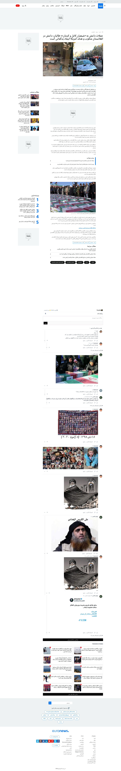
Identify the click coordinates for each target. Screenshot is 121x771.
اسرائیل (44, 715)
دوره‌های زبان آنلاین (80, 756)
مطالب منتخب (34, 92)
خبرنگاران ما (93, 758)
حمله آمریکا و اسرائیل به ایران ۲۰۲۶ (52, 712)
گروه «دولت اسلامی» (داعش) (57, 262)
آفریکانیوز (82, 754)
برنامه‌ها (94, 756)
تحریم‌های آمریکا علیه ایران (64, 715)
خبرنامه (56, 745)
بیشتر (71, 736)
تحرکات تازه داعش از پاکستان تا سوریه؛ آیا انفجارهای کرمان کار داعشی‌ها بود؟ (80, 160)
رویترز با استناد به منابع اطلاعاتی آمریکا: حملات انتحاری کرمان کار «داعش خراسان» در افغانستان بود (75, 164)
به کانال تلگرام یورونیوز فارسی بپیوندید (87, 228)
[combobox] (57, 2)
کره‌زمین (57, 5)
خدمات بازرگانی (69, 740)
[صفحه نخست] (102, 32)
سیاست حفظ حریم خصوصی (66, 746)
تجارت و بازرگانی (78, 5)
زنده (18, 5)
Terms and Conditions (67, 742)
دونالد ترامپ (52, 715)
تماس (71, 748)
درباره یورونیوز (69, 738)
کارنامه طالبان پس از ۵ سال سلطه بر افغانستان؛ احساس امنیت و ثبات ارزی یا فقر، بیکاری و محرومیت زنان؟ (76, 250)
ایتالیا (44, 718)
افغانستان (93, 32)
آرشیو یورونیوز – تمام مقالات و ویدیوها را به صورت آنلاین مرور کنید (91, 761)
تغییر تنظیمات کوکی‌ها (68, 754)
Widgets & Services (79, 752)
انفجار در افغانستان (70, 262)
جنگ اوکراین (75, 715)
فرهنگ (62, 5)
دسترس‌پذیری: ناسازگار (67, 752)
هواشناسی (82, 742)
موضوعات (94, 736)
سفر (71, 5)
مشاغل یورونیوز (69, 750)
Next (67, 5)
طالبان (93, 262)
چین (77, 718)
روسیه (60, 722)
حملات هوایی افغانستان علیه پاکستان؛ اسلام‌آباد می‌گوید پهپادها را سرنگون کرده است (77, 254)
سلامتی (52, 5)
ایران (87, 262)
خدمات (82, 736)
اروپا (88, 5)
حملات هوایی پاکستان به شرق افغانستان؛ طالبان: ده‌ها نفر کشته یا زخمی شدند (79, 257)
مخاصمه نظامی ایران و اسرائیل (69, 712)
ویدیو (47, 5)
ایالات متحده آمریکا (68, 718)
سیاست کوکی (69, 744)
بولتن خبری (82, 740)
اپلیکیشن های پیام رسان (79, 750)
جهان (84, 5)
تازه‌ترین (93, 5)
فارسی (102, 1)
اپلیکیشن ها (81, 748)
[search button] (50, 2)
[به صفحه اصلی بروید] (100, 5)
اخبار (100, 32)
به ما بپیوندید (81, 746)
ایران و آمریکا (58, 718)
